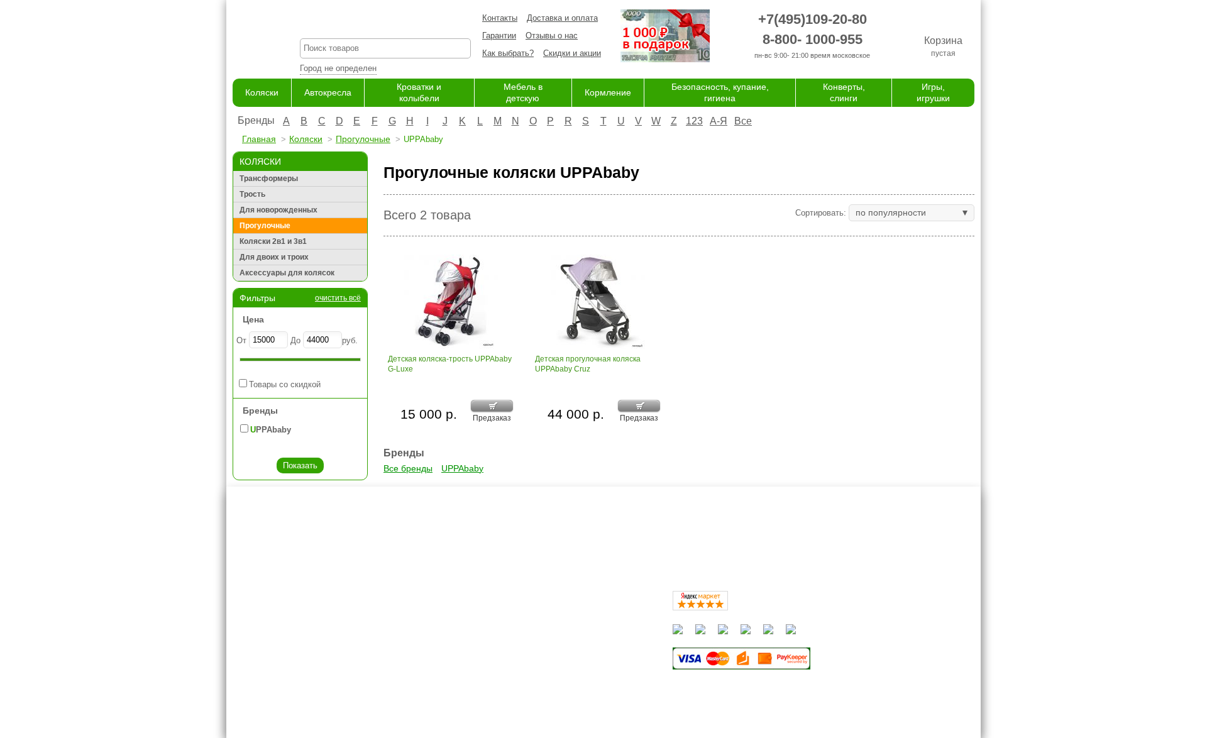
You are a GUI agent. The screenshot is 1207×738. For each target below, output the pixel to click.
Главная (259, 139)
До (295, 340)
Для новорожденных (278, 210)
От (241, 340)
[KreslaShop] (250, 37)
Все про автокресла (449, 617)
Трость (252, 194)
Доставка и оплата (562, 18)
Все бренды (408, 468)
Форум (423, 629)
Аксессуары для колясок (287, 272)
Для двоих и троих (274, 257)
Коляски (261, 92)
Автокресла (327, 92)
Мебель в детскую (551, 654)
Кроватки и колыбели (556, 641)
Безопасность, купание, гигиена (576, 678)
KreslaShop (385, 22)
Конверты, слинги (549, 690)
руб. (350, 340)
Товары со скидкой (285, 384)
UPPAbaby (462, 468)
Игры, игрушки (542, 703)
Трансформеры (269, 178)
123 (694, 121)
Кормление (608, 92)
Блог (420, 641)
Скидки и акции (572, 53)
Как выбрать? (508, 53)
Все (743, 121)
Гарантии (499, 35)
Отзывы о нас (552, 35)
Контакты (499, 18)
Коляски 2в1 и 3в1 (273, 241)
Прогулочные (363, 139)
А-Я (718, 121)
